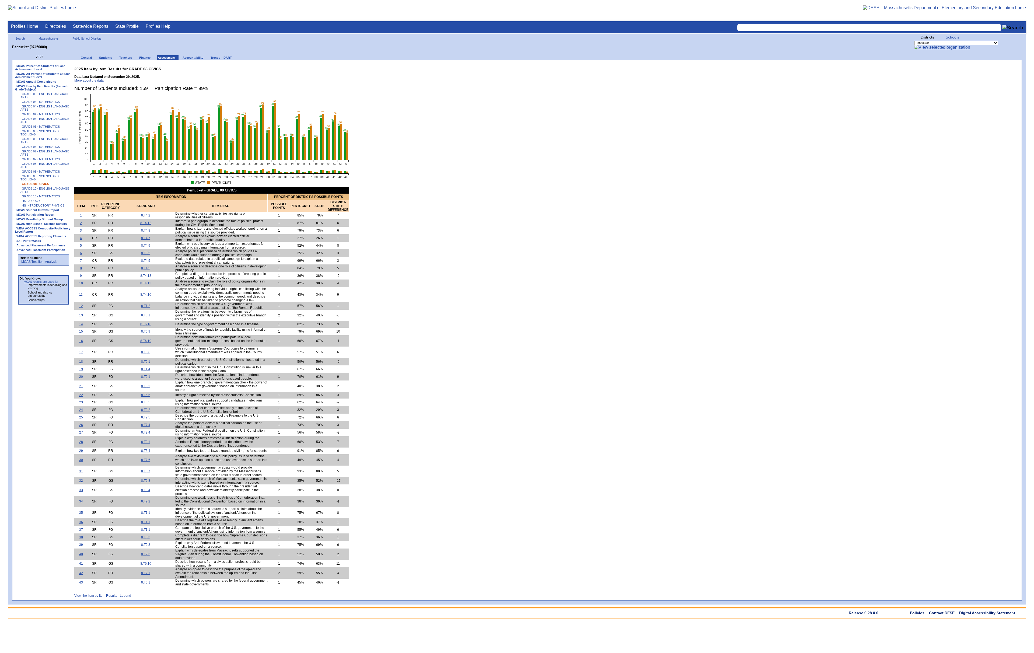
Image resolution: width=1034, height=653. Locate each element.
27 (81, 432)
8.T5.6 (145, 352)
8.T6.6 (145, 395)
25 (81, 417)
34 (81, 501)
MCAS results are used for (41, 281)
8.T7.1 (145, 573)
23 (81, 402)
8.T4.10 (145, 294)
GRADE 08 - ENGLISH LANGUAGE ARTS (44, 165)
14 (81, 324)
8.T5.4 (145, 451)
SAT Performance (28, 240)
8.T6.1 (145, 582)
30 (81, 460)
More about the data (89, 80)
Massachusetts (49, 38)
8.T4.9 (145, 245)
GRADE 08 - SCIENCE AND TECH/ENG (39, 177)
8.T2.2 (145, 410)
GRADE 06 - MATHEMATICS (41, 146)
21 (81, 386)
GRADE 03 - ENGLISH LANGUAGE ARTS (44, 95)
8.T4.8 (145, 230)
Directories (55, 26)
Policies (917, 613)
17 (81, 352)
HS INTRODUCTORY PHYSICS (43, 205)
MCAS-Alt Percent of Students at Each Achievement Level (43, 75)
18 (81, 362)
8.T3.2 (145, 386)
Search (20, 38)
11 (81, 294)
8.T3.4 (145, 490)
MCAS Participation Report (35, 214)
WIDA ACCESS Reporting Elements (41, 236)
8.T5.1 (145, 362)
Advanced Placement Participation (40, 250)
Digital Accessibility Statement (987, 613)
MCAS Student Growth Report (37, 210)
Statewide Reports (90, 26)
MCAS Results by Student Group (39, 219)
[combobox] (869, 27)
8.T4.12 (145, 223)
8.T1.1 (145, 513)
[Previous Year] (32, 57)
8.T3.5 (145, 253)
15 (81, 331)
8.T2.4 (145, 432)
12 (81, 306)
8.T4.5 (145, 261)
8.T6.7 (145, 471)
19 (81, 369)
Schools (952, 37)
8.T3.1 (145, 315)
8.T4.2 (145, 215)
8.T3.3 (145, 537)
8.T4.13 (145, 276)
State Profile (127, 26)
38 (81, 537)
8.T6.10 (145, 324)
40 (81, 554)
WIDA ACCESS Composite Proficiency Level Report (42, 230)
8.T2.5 (145, 417)
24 (81, 410)
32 (81, 481)
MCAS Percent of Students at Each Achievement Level (40, 67)
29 (81, 451)
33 (81, 490)
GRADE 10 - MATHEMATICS (41, 196)
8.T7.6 (145, 460)
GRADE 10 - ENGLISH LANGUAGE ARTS (44, 190)
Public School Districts (87, 38)
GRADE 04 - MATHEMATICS (41, 114)
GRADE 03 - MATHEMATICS (41, 101)
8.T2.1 (145, 377)
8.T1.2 (145, 306)
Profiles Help (158, 26)
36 (81, 522)
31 (81, 471)
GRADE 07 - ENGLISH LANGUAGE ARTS (44, 153)
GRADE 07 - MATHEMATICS (41, 159)
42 (81, 573)
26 (81, 425)
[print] (315, 67)
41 (81, 563)
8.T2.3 (145, 545)
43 (81, 582)
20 (81, 377)
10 (81, 283)
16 (81, 341)
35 (81, 513)
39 (81, 545)
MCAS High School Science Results (41, 223)
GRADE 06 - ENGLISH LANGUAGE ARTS (44, 140)
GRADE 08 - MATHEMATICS (41, 171)
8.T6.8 (145, 481)
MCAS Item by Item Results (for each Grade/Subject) (41, 88)
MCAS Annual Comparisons (36, 81)
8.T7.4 (145, 425)
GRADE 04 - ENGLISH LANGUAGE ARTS (44, 108)
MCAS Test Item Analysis (39, 262)
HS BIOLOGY (31, 200)
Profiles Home (24, 26)
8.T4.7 (145, 238)
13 (81, 315)
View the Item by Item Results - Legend (102, 596)
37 (81, 530)
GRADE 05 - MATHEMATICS (41, 126)
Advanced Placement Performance (40, 245)
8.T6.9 (145, 331)
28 (81, 442)
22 (81, 395)
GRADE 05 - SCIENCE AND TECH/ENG (39, 133)
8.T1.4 (145, 369)
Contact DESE (942, 613)
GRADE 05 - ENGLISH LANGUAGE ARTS (44, 120)
